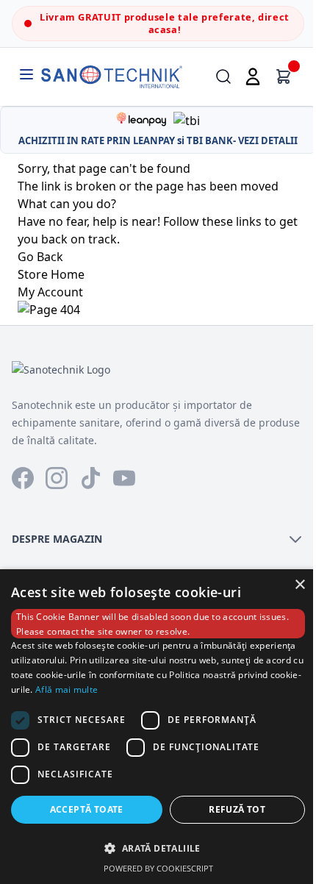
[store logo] (111, 76)
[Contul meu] (253, 76)
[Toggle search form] (223, 76)
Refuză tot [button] (237, 809)
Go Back (40, 257)
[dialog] (158, 726)
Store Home (51, 274)
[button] (158, 848)
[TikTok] (90, 478)
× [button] (299, 585)
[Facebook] (23, 478)
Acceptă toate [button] (86, 809)
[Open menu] (26, 74)
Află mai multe (66, 689)
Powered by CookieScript (158, 868)
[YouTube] (124, 478)
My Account (50, 292)
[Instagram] (57, 478)
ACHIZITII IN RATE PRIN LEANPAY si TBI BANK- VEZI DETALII (158, 140)
